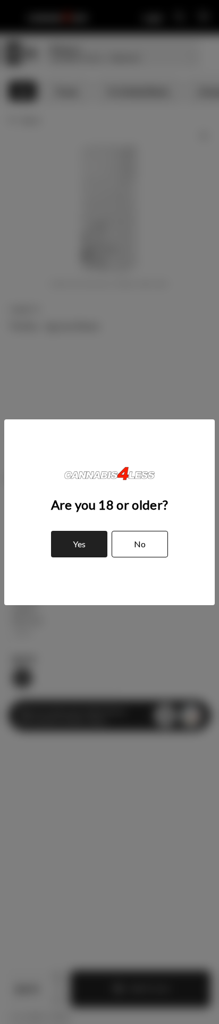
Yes (79, 544)
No (140, 544)
